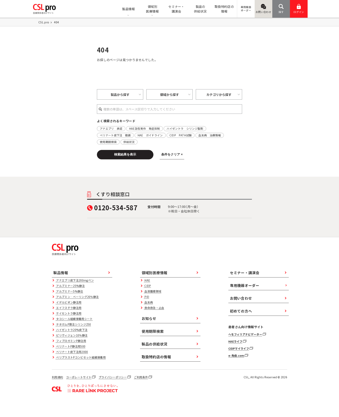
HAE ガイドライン (150, 135)
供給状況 (129, 142)
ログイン (298, 12)
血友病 (148, 302)
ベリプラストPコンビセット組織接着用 (81, 357)
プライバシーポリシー (113, 377)
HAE (147, 280)
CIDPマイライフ (238, 348)
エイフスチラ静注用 (68, 308)
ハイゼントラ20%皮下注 (71, 330)
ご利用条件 (141, 377)
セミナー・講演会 (244, 272)
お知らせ (149, 318)
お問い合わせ (263, 12)
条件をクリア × (172, 154)
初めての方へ (241, 310)
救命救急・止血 (154, 308)
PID (146, 297)
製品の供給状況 (154, 343)
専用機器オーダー (244, 285)
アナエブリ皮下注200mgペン (75, 280)
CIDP (147, 286)
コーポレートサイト (78, 377)
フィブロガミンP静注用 (71, 341)
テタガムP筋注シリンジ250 (73, 324)
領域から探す (169, 94)
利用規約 (57, 377)
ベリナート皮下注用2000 (72, 352)
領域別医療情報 (154, 272)
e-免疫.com (236, 355)
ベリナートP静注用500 (70, 346)
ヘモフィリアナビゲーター (245, 334)
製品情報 (60, 272)
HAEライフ (235, 341)
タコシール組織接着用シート (74, 319)
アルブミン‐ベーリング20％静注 (77, 297)
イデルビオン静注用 (68, 302)
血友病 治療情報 (209, 135)
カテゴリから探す (218, 94)
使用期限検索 (108, 142)
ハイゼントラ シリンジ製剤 (185, 128)
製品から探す (120, 94)
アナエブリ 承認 (111, 128)
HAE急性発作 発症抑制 (144, 128)
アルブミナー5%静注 (69, 291)
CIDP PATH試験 (181, 135)
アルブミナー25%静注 (70, 286)
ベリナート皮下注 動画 (115, 135)
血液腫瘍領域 (152, 291)
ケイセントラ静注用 (68, 313)
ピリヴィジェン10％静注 (71, 335)
